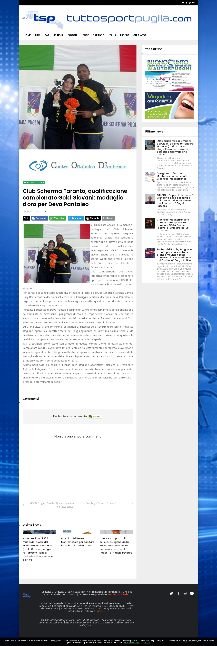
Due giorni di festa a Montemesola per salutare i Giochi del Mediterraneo (77, 542)
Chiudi (147, 642)
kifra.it (101, 611)
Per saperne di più (132, 642)
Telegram (77, 218)
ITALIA (112, 35)
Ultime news (154, 131)
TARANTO (99, 35)
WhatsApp (59, 218)
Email (110, 218)
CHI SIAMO (139, 35)
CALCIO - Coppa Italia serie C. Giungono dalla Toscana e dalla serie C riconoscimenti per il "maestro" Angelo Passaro (116, 545)
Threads (94, 218)
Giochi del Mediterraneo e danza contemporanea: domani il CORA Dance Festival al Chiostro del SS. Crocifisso (173, 225)
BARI (38, 35)
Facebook (41, 218)
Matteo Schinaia (117, 594)
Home (27, 35)
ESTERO (124, 35)
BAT (47, 35)
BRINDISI (58, 35)
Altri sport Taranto (34, 182)
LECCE (85, 35)
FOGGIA (72, 35)
